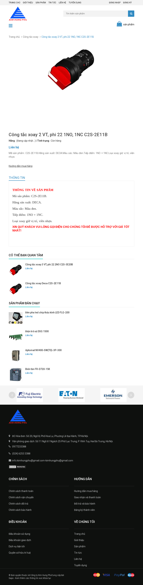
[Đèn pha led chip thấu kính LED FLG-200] (16, 318)
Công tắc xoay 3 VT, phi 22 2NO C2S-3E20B (49, 264)
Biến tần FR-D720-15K (37, 369)
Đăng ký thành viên (84, 510)
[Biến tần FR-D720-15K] (16, 375)
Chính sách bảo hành (20, 510)
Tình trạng (43, 140)
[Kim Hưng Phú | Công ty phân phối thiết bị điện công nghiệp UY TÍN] (71, 417)
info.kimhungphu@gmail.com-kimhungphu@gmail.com (42, 460)
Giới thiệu (28, 2)
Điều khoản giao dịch (20, 540)
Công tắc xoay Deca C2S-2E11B (43, 283)
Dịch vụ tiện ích (17, 546)
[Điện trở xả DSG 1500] (16, 337)
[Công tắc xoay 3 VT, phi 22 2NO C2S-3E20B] (16, 270)
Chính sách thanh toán (21, 491)
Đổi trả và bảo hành (84, 503)
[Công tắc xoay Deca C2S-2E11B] (16, 289)
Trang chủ (14, 2)
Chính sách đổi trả (18, 503)
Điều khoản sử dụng (19, 533)
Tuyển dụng (75, 2)
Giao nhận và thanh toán (87, 497)
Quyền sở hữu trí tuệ (20, 552)
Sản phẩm (41, 2)
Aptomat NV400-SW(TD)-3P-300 (43, 350)
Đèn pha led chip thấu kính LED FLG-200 (47, 312)
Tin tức (52, 2)
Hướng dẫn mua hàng (20, 166)
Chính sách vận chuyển (21, 497)
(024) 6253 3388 (21, 453)
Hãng (12, 140)
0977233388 (19, 446)
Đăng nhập (115, 2)
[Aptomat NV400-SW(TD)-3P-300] (16, 356)
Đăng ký (127, 2)
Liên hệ (62, 2)
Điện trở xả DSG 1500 (37, 331)
